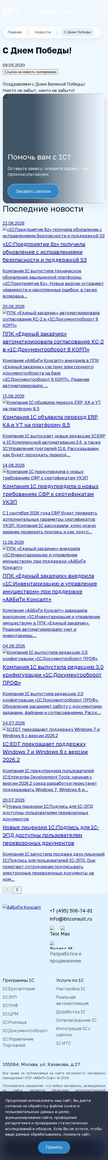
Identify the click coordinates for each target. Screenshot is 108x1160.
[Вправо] (17, 890)
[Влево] (7, 890)
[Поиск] (84, 11)
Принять (54, 1147)
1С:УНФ (10, 1005)
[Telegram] (54, 931)
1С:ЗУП (10, 997)
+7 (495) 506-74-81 (50, 11)
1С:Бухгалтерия (19, 988)
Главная (15, 32)
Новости (43, 32)
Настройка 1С (70, 988)
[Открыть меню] (99, 11)
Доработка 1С (70, 1011)
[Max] (65, 931)
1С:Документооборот (25, 1030)
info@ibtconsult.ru (71, 919)
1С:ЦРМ (10, 1013)
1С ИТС (63, 1043)
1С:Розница (14, 1022)
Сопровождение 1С (76, 1020)
